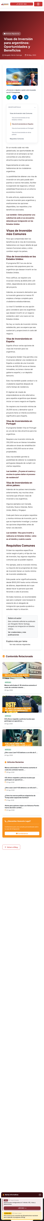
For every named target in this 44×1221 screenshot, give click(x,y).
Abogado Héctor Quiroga (13, 55)
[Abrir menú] (38, 4)
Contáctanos (23, 833)
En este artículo (14, 107)
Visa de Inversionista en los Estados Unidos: (21, 119)
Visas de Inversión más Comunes (21, 113)
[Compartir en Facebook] (14, 97)
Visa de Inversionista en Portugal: (23, 128)
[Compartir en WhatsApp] (8, 97)
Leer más (21, 1208)
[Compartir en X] (20, 97)
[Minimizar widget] (40, 1195)
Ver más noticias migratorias (19, 644)
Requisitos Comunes (17, 139)
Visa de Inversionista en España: (23, 124)
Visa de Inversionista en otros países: (21, 133)
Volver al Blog (12, 847)
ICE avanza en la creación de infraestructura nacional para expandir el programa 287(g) (21, 1216)
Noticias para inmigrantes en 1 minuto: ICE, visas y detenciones (20, 1203)
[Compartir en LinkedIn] (26, 97)
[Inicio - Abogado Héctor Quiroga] (5, 4)
